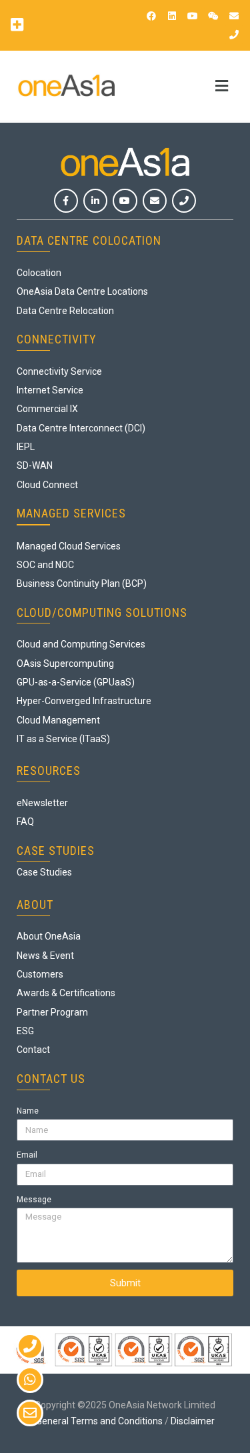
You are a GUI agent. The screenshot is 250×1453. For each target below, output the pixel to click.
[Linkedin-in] (95, 201)
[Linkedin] (172, 16)
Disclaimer (193, 1421)
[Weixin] (213, 16)
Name (28, 1111)
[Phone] (234, 34)
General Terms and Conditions (99, 1421)
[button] (17, 24)
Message (34, 1199)
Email (27, 1155)
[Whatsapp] (30, 1379)
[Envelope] (234, 16)
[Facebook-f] (66, 201)
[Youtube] (192, 16)
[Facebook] (151, 16)
